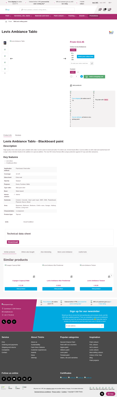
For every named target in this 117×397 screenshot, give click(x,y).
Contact (4, 352)
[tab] (7, 135)
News (33, 355)
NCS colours (94, 347)
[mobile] (4, 322)
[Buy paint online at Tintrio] (7, 9)
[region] (34, 58)
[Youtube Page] (14, 379)
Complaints (5, 350)
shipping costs (50, 388)
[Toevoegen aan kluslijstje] (34, 276)
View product (21, 288)
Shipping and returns (9, 347)
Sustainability (35, 345)
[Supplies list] (105, 9)
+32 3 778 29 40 (9, 315)
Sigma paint (64, 347)
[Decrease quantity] (71, 76)
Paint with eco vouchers (68, 345)
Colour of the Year (96, 355)
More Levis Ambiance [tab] (65, 252)
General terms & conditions (42, 392)
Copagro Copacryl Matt (20, 281)
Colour (73, 50)
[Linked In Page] (24, 379)
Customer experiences (38, 350)
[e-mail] (9, 322)
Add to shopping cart (96, 76)
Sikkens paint (64, 350)
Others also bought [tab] (27, 252)
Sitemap (34, 358)
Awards (33, 352)
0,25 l (72, 72)
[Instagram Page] (9, 379)
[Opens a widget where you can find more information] (110, 394)
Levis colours (94, 350)
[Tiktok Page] (29, 379)
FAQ (3, 342)
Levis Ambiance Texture (96, 281)
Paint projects (94, 360)
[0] (96, 3)
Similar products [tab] (9, 252)
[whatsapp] (14, 322)
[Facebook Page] (4, 379)
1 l (78, 72)
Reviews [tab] (18, 135)
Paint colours (94, 342)
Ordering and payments (10, 345)
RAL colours (94, 345)
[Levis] (111, 33)
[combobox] (47, 10)
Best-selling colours (96, 352)
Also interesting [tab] (46, 252)
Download (13, 242)
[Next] (64, 58)
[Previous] (11, 58)
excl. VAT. (103, 3)
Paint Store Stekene (38, 347)
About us (34, 342)
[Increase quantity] (81, 76)
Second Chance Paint (67, 342)
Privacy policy (56, 392)
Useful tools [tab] (83, 252)
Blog (91, 358)
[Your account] (100, 9)
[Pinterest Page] (19, 379)
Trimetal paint (64, 355)
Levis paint (64, 352)
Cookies (64, 392)
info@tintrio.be (8, 312)
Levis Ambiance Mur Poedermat (58, 281)
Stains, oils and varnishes (69, 358)
